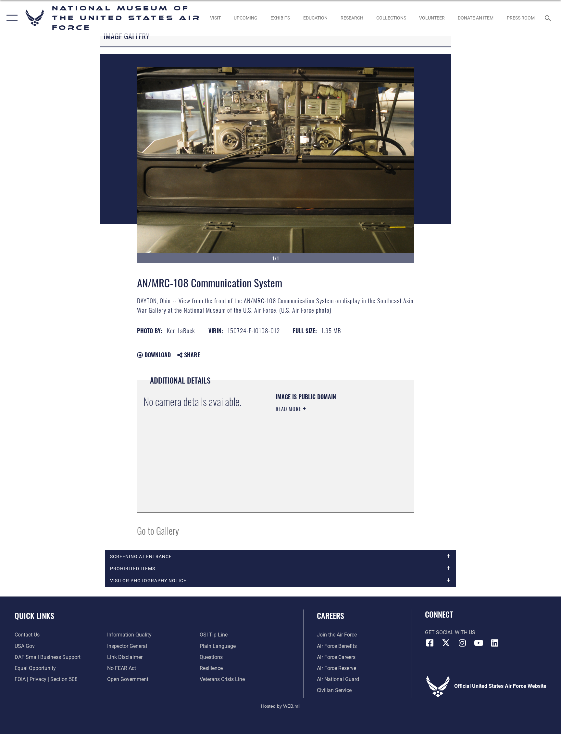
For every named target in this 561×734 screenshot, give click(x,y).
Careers (330, 615)
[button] (10, 18)
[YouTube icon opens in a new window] (478, 643)
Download (157, 354)
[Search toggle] (549, 17)
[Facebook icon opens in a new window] (430, 643)
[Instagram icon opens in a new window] (462, 643)
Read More (289, 409)
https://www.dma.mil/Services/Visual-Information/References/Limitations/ (315, 473)
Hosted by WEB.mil (280, 706)
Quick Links (34, 615)
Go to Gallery (158, 530)
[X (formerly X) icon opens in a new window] (446, 643)
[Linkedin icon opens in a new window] (495, 643)
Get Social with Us (450, 632)
